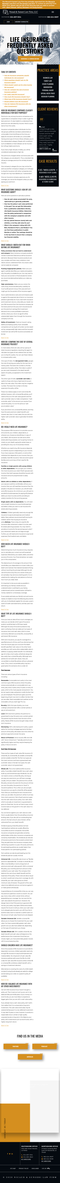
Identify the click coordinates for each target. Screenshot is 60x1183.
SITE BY (44, 1168)
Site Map (13, 1168)
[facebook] (7, 1154)
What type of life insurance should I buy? (18, 99)
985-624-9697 (52, 17)
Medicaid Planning (47, 96)
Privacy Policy (24, 1168)
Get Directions (26, 1159)
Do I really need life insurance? (14, 94)
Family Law (48, 81)
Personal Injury (48, 90)
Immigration (48, 87)
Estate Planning (48, 84)
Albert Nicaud (11, 7)
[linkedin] (12, 1154)
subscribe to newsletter (21, 22)
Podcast (44, 1046)
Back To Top (5, 185)
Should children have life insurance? (16, 101)
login (8, 22)
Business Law (48, 77)
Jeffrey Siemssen (23, 7)
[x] (9, 1154)
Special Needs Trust (48, 93)
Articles (30, 1057)
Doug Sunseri (37, 7)
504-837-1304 (15, 17)
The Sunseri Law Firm (27, 3)
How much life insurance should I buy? (17, 97)
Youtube (16, 1046)
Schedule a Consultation (30, 59)
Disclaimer (35, 1168)
